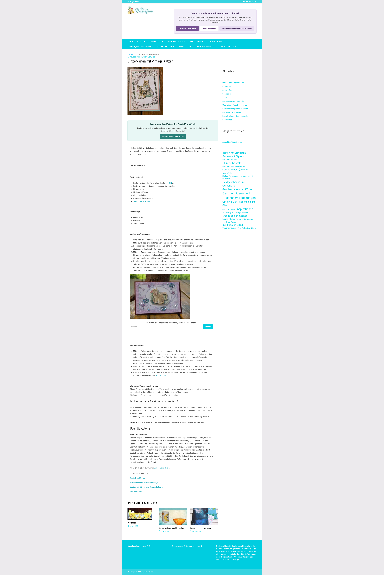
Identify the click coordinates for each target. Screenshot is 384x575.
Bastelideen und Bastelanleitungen (142, 57)
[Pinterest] (250, 2)
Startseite (131, 54)
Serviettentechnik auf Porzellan (171, 528)
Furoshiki (226, 179)
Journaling (226, 213)
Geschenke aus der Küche (237, 189)
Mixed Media (228, 219)
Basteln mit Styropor (233, 156)
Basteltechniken (230, 159)
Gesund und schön (165, 47)
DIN (170, 183)
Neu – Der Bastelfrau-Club (233, 83)
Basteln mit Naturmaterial (233, 101)
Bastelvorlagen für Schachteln (235, 116)
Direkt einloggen (209, 28)
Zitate (253, 228)
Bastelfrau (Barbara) (138, 478)
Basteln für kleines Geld (232, 112)
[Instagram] (253, 2)
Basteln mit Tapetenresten (200, 528)
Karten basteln (136, 491)
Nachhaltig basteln (244, 219)
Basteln (141, 42)
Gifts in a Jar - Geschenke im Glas (238, 203)
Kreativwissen (196, 42)
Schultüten (227, 94)
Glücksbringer (229, 209)
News (181, 47)
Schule (225, 97)
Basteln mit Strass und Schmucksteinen (147, 487)
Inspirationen (244, 209)
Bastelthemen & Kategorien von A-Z (187, 546)
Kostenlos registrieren (187, 28)
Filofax (225, 176)
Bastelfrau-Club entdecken (173, 136)
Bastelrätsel (227, 120)
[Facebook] (244, 2)
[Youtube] (247, 2)
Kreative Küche (216, 42)
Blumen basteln (231, 163)
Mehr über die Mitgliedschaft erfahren (237, 28)
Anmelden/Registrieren (232, 142)
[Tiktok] (255, 2)
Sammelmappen (229, 228)
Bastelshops (161, 375)
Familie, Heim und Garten (140, 47)
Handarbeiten (156, 42)
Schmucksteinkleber (141, 201)
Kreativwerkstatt (176, 42)
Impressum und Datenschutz (202, 47)
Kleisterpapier (247, 213)
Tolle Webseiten (244, 228)
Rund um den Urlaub (233, 225)
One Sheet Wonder (229, 222)
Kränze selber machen (235, 215)
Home (131, 42)
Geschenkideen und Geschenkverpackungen (239, 196)
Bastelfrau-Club (228, 47)
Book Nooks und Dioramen (234, 166)
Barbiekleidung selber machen (235, 109)
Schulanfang (227, 90)
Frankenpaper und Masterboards (241, 176)
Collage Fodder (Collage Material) (235, 171)
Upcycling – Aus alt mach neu (234, 105)
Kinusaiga (226, 86)
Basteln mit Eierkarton (234, 152)
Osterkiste (132, 523)
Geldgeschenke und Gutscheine (233, 183)
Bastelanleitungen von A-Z (139, 546)
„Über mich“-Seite (161, 468)
